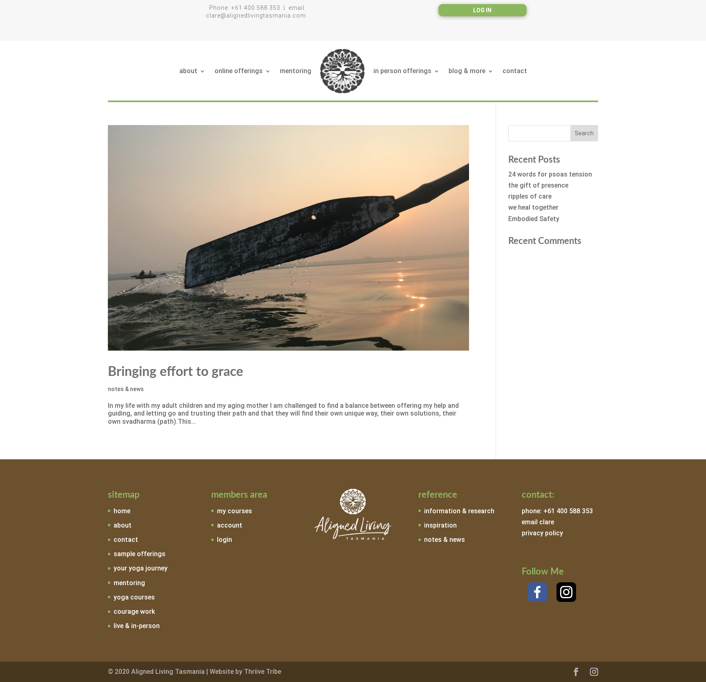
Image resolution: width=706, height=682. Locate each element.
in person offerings (402, 71)
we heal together (533, 207)
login (224, 539)
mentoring (295, 71)
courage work (134, 611)
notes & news (126, 389)
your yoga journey (141, 568)
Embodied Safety (533, 219)
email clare (538, 522)
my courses (234, 511)
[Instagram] (566, 592)
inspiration (440, 525)
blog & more (467, 71)
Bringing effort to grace (175, 371)
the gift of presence (538, 185)
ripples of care (530, 196)
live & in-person (137, 626)
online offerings (238, 71)
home (122, 511)
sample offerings (139, 554)
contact (515, 71)
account (229, 525)
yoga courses (134, 597)
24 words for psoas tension (550, 174)
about (188, 71)
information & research (459, 511)
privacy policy (542, 533)
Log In (482, 10)
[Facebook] (537, 592)
